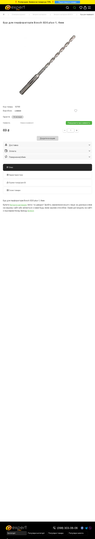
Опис (10, 167)
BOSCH (31, 211)
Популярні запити (76, 533)
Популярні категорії (36, 533)
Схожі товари (14, 190)
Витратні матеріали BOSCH (63, 14)
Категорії (11, 533)
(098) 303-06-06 (67, 528)
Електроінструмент (18, 14)
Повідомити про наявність (79, 123)
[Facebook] (82, 527)
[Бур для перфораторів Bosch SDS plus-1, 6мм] (47, 65)
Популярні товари (55, 533)
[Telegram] (86, 528)
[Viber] (90, 528)
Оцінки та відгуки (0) (17, 183)
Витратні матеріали (39, 14)
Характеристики (16, 175)
